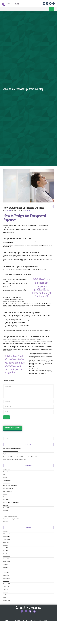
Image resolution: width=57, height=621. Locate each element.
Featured (5, 477)
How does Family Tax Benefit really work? (12, 448)
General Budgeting (7, 210)
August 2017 (6, 542)
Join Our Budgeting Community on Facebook (13, 428)
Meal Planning (6, 499)
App (7, 9)
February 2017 (6, 556)
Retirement (5, 510)
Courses (21, 9)
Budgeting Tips (6, 469)
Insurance (5, 494)
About (36, 9)
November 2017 (6, 536)
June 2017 (5, 547)
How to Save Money (7, 491)
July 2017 (5, 545)
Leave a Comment (26, 210)
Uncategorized (6, 521)
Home (2, 9)
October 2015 (6, 581)
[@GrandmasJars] (50, 3)
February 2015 (6, 600)
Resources (29, 9)
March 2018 (5, 531)
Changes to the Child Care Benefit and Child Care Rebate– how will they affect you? (21, 456)
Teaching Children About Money (10, 516)
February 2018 (6, 533)
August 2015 (6, 586)
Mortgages (5, 505)
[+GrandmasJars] (53, 3)
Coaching (14, 9)
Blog (51, 9)
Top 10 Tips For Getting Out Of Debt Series (12, 518)
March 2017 (5, 553)
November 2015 (6, 578)
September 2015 (6, 583)
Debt (4, 474)
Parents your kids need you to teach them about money (14, 459)
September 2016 (6, 561)
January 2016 (6, 572)
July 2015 (5, 589)
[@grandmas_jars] (44, 3)
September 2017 (6, 539)
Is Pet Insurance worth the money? (10, 451)
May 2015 (5, 592)
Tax (4, 513)
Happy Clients (44, 9)
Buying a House (6, 471)
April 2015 (5, 594)
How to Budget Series (8, 488)
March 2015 (5, 597)
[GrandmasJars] (47, 3)
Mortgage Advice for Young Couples (11, 502)
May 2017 (5, 550)
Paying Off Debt (6, 507)
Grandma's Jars (6, 483)
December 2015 (6, 575)
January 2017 (6, 558)
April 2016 (5, 564)
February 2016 (6, 570)
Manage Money (6, 496)
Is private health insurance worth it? (10, 453)
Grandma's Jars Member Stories (10, 485)
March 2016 (5, 567)
